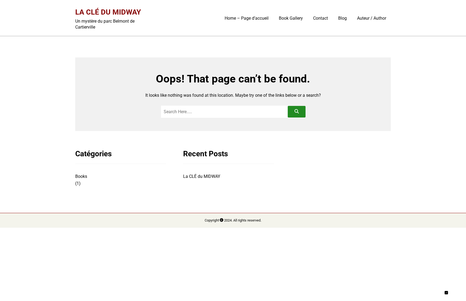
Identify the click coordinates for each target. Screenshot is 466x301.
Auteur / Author (371, 18)
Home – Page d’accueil (247, 18)
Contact (320, 18)
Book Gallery (291, 18)
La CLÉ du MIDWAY (108, 12)
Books (81, 176)
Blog (342, 18)
